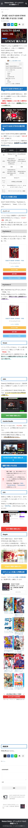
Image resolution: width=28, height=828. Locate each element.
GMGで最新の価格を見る (13, 415)
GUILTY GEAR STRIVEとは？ (13, 66)
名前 (3, 782)
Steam (8, 73)
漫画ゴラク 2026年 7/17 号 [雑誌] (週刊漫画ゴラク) (19, 633)
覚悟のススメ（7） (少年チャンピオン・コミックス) (19, 671)
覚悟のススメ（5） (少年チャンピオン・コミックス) (8, 671)
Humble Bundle (10, 76)
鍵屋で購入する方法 (10, 78)
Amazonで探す (14, 269)
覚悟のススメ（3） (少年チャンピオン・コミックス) (19, 615)
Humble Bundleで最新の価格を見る (13, 459)
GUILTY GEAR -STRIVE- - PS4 (15, 260)
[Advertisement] (14, 727)
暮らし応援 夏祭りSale (15, 60)
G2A (8, 80)
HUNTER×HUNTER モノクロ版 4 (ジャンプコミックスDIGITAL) (19, 688)
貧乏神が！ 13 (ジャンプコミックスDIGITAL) (8, 688)
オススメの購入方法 (10, 69)
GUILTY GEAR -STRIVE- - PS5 (15, 318)
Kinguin (9, 81)
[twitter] (5, 24)
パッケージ (9, 71)
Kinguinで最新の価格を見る (13, 566)
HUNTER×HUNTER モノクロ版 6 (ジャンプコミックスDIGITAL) (9, 650)
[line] (15, 24)
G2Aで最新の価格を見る (13, 529)
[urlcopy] (23, 24)
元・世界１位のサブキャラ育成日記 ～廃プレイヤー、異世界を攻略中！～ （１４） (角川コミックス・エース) (19, 651)
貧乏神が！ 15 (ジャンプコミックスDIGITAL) (8, 612)
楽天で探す (14, 273)
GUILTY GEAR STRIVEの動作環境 (14, 68)
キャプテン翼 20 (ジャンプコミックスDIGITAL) (8, 632)
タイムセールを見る (14, 696)
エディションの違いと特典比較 (13, 83)
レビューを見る (15, 266)
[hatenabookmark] (12, 24)
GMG (8, 75)
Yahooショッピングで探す (14, 278)
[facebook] (8, 24)
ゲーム (3, 761)
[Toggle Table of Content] (20, 64)
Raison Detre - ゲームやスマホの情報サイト (14, 3)
